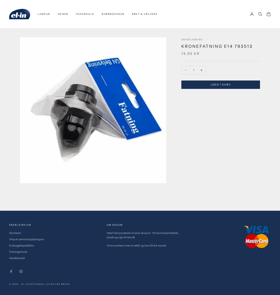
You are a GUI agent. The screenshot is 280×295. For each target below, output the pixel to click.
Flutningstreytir (18, 252)
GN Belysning (192, 39)
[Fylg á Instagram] (21, 271)
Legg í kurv (221, 84)
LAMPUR (44, 14)
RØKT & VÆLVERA (145, 14)
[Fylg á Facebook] (11, 271)
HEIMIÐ (63, 14)
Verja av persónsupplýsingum (26, 239)
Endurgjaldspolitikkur (21, 245)
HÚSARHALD (85, 14)
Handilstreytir (17, 258)
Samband (15, 233)
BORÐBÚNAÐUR (113, 14)
